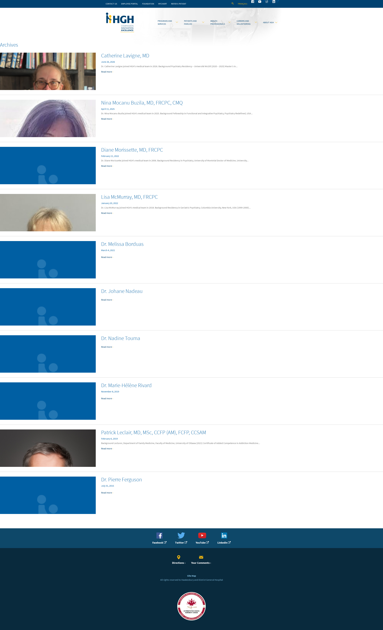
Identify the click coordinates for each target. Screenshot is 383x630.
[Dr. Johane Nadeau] (48, 307)
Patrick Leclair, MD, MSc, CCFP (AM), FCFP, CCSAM (153, 432)
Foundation (148, 3)
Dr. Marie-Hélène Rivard (126, 385)
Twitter (179, 542)
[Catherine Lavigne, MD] (48, 71)
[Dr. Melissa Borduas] (48, 259)
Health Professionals (217, 22)
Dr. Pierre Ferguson (121, 479)
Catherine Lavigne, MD (125, 55)
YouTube (201, 542)
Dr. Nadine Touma (120, 338)
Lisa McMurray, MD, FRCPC (129, 197)
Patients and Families (190, 22)
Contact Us (111, 3)
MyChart (162, 3)
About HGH (268, 22)
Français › (243, 3)
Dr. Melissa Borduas (122, 244)
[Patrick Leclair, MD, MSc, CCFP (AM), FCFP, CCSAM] (48, 448)
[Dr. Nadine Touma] (48, 354)
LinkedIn (222, 542)
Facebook (158, 542)
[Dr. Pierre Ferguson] (48, 495)
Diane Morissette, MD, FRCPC (132, 149)
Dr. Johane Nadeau (122, 291)
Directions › (178, 563)
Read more (107, 71)
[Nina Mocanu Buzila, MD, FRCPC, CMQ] (48, 118)
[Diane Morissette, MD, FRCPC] (48, 165)
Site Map (191, 575)
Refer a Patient (178, 3)
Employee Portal (129, 3)
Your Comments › (201, 563)
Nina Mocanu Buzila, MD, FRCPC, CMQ (142, 102)
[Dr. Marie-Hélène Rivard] (48, 401)
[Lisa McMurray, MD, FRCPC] (48, 212)
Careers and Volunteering (244, 22)
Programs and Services (165, 22)
